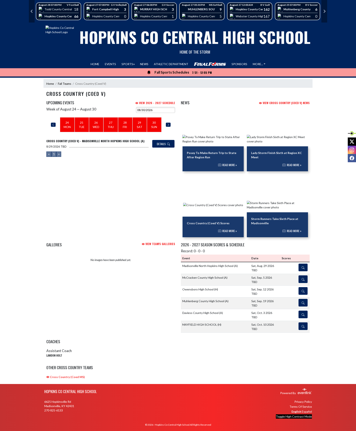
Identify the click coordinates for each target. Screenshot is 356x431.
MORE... (258, 64)
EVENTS (110, 64)
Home (50, 83)
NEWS (144, 64)
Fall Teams (64, 83)
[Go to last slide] (32, 11)
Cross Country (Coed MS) (67, 377)
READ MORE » (229, 165)
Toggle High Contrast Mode (294, 416)
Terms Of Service (300, 406)
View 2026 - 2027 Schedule (156, 103)
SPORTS (127, 64)
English (296, 411)
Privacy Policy (303, 401)
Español (307, 411)
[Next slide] (324, 11)
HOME (95, 64)
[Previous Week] (53, 125)
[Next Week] (168, 125)
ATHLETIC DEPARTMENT (171, 64)
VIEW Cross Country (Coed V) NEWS (286, 103)
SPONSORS (239, 64)
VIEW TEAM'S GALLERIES (160, 244)
